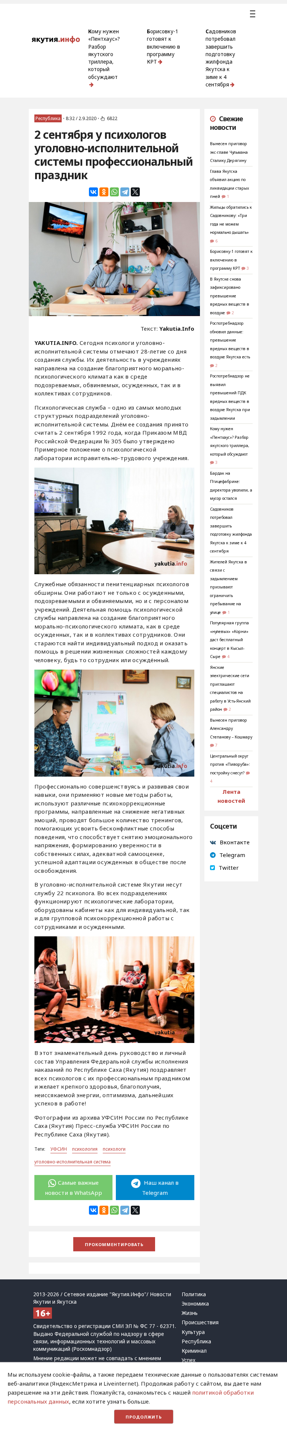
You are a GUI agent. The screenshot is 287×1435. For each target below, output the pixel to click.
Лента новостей (231, 796)
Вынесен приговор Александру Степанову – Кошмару (231, 729)
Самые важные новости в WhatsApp (73, 1187)
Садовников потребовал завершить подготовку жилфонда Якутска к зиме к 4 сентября (221, 58)
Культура (193, 1332)
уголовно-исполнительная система (72, 1162)
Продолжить (144, 1417)
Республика (48, 118)
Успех (188, 1360)
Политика (194, 1294)
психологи (114, 1149)
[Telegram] (124, 191)
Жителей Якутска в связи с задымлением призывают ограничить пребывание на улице (228, 587)
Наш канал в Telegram (160, 1187)
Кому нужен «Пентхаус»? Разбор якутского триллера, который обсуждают (104, 54)
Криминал (194, 1350)
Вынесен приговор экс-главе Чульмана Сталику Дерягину (229, 152)
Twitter (229, 867)
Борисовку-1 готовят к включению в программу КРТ (163, 46)
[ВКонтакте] (93, 191)
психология (85, 1149)
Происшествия (200, 1322)
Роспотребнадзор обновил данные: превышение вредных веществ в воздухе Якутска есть (230, 340)
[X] (135, 191)
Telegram (232, 855)
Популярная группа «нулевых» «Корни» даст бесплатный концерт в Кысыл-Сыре (229, 639)
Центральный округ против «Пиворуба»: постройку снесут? (230, 764)
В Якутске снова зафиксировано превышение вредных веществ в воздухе (229, 295)
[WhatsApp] (114, 191)
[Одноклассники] (103, 191)
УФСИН (58, 1149)
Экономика (195, 1303)
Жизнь (190, 1313)
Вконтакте (235, 842)
